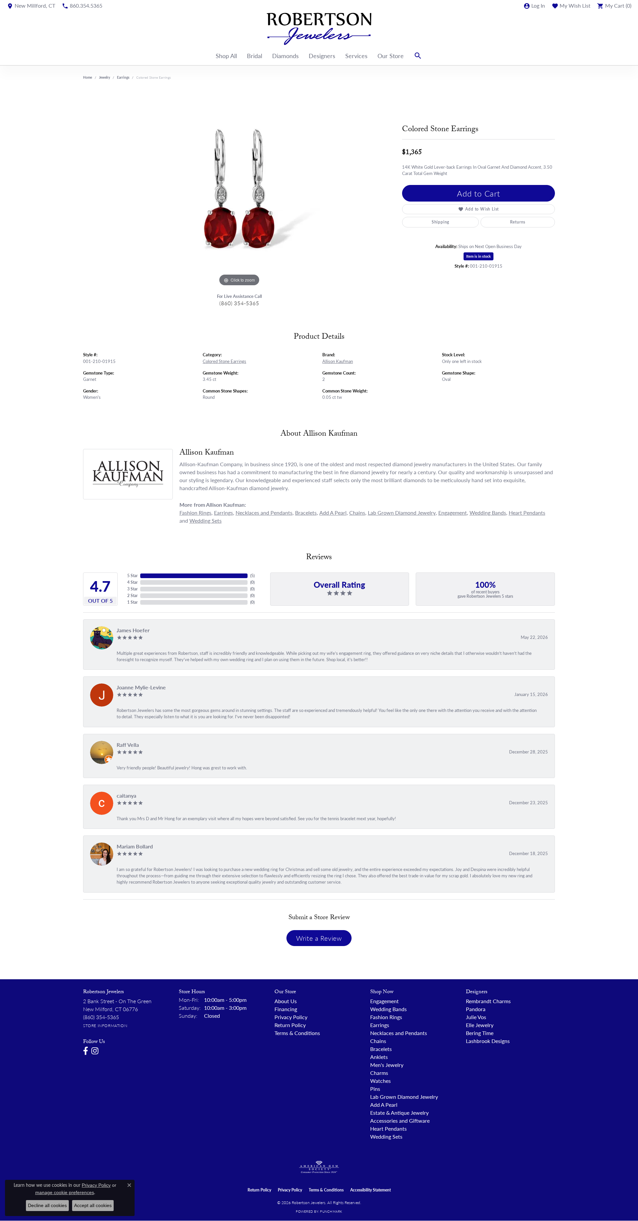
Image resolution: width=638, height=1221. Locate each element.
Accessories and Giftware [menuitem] (400, 1120)
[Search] (418, 55)
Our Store (390, 55)
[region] (239, 188)
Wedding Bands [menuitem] (388, 1009)
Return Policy (290, 1025)
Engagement (452, 512)
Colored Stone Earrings (224, 361)
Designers (322, 55)
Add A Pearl (333, 512)
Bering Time (479, 1033)
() (252, 575)
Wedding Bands (488, 512)
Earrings (123, 77)
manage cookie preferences (64, 1192)
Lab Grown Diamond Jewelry (402, 512)
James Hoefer (133, 630)
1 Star (132, 602)
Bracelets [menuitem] (381, 1049)
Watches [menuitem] (380, 1081)
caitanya (126, 795)
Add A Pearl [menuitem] (383, 1104)
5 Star (132, 575)
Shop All (226, 55)
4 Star (132, 582)
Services (356, 55)
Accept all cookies (93, 1205)
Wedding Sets (205, 520)
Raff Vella (128, 744)
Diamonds (285, 55)
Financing (285, 1009)
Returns (518, 222)
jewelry (104, 77)
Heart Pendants (527, 512)
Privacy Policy (290, 1017)
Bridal (254, 55)
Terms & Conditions (297, 1033)
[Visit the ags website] (319, 1167)
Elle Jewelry (479, 1025)
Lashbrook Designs (488, 1041)
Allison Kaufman (337, 361)
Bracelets (306, 512)
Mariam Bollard (135, 846)
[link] (31, 5)
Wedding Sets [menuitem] (386, 1136)
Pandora (475, 1009)
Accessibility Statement (370, 1190)
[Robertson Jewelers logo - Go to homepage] (319, 28)
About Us (285, 1001)
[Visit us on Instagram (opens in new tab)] (94, 1051)
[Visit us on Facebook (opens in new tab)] (85, 1051)
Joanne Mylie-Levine (141, 687)
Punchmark (331, 1211)
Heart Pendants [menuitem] (388, 1128)
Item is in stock (478, 256)
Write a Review (319, 938)
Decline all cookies (47, 1205)
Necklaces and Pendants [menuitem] (398, 1033)
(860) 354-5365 (239, 303)
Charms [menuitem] (379, 1073)
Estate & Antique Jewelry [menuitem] (399, 1112)
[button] (534, 5)
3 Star (132, 589)
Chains (357, 512)
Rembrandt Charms (488, 1001)
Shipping (440, 222)
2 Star (132, 595)
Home (87, 77)
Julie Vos (476, 1017)
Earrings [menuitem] (379, 1025)
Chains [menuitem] (378, 1041)
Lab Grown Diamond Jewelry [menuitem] (404, 1096)
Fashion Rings (195, 512)
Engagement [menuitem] (384, 1001)
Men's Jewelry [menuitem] (386, 1065)
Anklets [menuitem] (379, 1057)
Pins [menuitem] (375, 1088)
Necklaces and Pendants (264, 512)
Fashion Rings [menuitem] (386, 1017)
